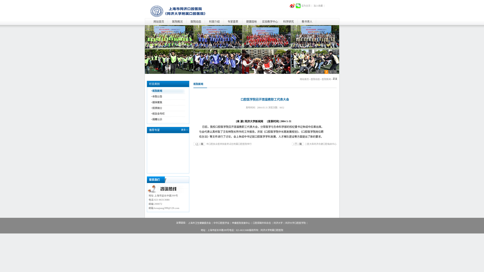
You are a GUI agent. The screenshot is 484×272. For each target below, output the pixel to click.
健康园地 (251, 21)
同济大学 (278, 223)
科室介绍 (214, 21)
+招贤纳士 (156, 108)
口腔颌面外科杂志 (262, 223)
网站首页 (159, 21)
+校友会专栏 (158, 113)
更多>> (184, 130)
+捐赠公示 (156, 119)
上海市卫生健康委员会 (199, 223)
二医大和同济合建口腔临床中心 (321, 144)
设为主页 (305, 6)
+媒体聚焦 (156, 102)
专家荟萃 (233, 21)
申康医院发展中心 (241, 223)
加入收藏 (318, 6)
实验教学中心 (270, 21)
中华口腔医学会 (221, 223)
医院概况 (177, 21)
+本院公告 (156, 96)
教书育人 (307, 21)
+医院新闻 (156, 90)
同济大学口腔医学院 (295, 223)
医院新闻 (326, 79)
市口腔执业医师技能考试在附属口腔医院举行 (229, 144)
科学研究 (288, 21)
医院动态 (196, 21)
